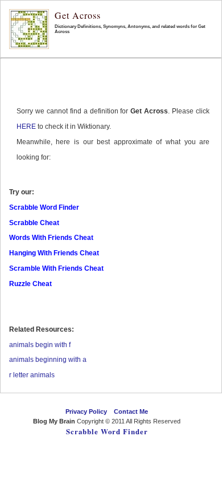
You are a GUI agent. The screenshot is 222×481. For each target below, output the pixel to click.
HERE (26, 127)
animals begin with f (40, 345)
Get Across (78, 15)
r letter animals (32, 375)
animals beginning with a (48, 360)
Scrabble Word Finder (107, 431)
